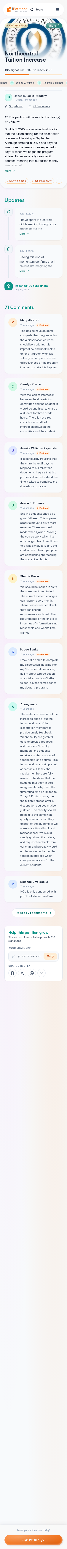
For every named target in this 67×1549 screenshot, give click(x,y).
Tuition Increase (16, 180)
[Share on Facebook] (12, 973)
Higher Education (16, 25)
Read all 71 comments (33, 913)
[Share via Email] (41, 973)
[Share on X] (22, 973)
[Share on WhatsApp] (32, 973)
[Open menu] (57, 9)
